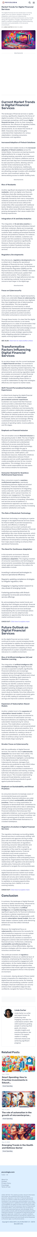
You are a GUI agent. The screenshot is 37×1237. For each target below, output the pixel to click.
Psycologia (5, 1185)
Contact (4, 1181)
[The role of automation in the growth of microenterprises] (18, 1107)
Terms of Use (6, 1187)
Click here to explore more (20, 621)
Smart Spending (7, 1086)
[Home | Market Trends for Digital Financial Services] (9, 2)
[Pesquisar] (29, 2)
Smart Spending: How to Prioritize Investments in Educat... (14, 1080)
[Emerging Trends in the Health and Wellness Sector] (18, 1139)
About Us (5, 1179)
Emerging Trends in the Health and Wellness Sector (17, 1146)
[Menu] (33, 2)
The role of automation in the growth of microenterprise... (17, 1114)
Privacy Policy (6, 1183)
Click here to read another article (21, 341)
